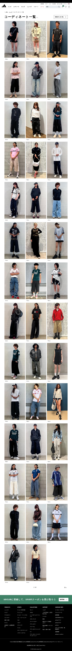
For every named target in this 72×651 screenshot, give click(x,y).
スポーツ (36, 6)
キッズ (23, 6)
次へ (65, 587)
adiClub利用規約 (26, 641)
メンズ (9, 6)
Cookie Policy (42, 645)
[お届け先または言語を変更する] (68, 4)
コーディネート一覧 (19, 12)
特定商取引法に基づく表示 (33, 645)
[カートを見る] (69, 6)
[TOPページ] (4, 6)
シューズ (29, 6)
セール (42, 6)
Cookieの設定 (13, 641)
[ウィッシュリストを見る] (65, 6)
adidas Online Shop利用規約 (37, 641)
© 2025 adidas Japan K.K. (36, 649)
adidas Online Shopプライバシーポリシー (53, 641)
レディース (16, 6)
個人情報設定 (19, 641)
